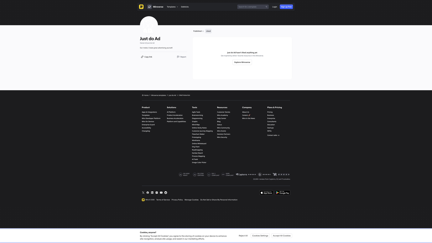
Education (271, 125)
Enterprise (271, 118)
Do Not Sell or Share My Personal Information (218, 200)
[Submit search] (266, 7)
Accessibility (146, 128)
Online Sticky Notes (199, 128)
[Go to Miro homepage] (141, 6)
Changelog (146, 131)
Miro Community (223, 128)
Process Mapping (198, 156)
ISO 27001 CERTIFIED (200, 174)
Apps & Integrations (149, 112)
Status (219, 125)
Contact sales (272, 135)
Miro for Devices (148, 121)
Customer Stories (223, 112)
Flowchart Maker (198, 134)
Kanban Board (197, 153)
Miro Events (221, 131)
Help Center (221, 118)
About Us (245, 112)
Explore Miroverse (242, 62)
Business (270, 115)
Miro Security (222, 137)
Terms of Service (163, 200)
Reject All (243, 235)
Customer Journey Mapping (202, 131)
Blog (218, 121)
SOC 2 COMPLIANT (215, 174)
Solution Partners (223, 134)
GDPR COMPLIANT (230, 174)
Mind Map (196, 125)
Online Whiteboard (199, 144)
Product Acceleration (175, 115)
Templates (146, 115)
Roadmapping (197, 150)
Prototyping (196, 137)
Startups (270, 128)
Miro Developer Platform (151, 118)
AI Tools (195, 159)
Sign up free (286, 7)
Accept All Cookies (282, 235)
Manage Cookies (192, 200)
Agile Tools (196, 112)
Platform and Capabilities (176, 121)
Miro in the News (248, 118)
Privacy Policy (177, 200)
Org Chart (195, 147)
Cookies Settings (260, 235)
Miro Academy (222, 115)
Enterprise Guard (148, 125)
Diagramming (197, 118)
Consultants (271, 121)
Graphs (194, 121)
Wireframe (196, 140)
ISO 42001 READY (186, 174)
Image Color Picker (199, 162)
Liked (208, 31)
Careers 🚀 (246, 115)
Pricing (269, 112)
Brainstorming (197, 115)
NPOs (269, 131)
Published (198, 31)
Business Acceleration (175, 118)
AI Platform (171, 112)
